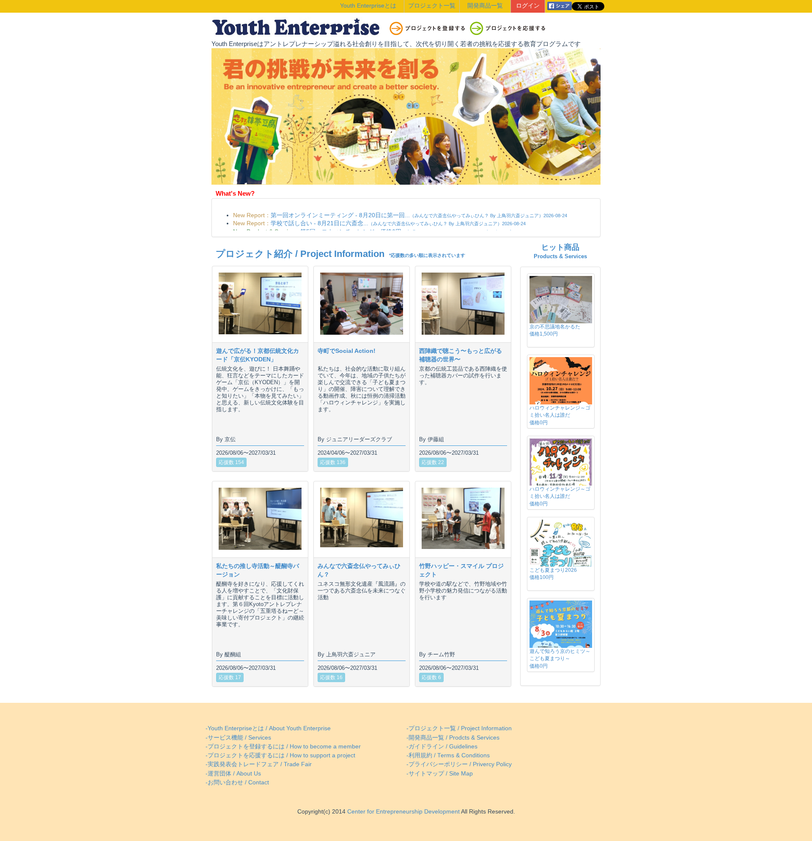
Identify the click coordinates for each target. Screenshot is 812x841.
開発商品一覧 (485, 6)
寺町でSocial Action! (347, 350)
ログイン (528, 6)
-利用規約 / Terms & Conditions (448, 755)
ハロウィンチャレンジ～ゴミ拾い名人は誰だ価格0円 (559, 415)
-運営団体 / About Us (233, 773)
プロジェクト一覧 (431, 6)
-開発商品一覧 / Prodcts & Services (452, 738)
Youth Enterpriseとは (368, 6)
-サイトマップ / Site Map (439, 773)
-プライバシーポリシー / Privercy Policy (459, 764)
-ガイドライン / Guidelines (441, 746)
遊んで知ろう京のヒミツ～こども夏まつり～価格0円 (559, 658)
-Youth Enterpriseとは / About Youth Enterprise (268, 728)
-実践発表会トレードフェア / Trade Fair (259, 764)
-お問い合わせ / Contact (237, 782)
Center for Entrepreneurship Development (403, 811)
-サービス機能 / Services (238, 738)
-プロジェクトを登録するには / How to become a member (283, 746)
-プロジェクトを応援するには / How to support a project (280, 755)
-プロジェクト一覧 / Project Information (459, 728)
